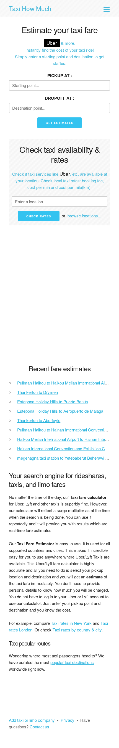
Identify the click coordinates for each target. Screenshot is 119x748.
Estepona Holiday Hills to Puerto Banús (52, 401)
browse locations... (84, 215)
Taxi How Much (30, 8)
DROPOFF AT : (59, 98)
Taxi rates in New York (71, 623)
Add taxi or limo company (32, 720)
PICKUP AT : (59, 75)
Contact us (39, 726)
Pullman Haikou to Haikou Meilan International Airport (65, 383)
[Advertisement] (59, 298)
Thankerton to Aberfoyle (38, 420)
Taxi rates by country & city (77, 630)
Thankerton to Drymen (37, 392)
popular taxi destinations (72, 662)
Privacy (67, 720)
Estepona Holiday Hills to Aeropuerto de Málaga (60, 411)
